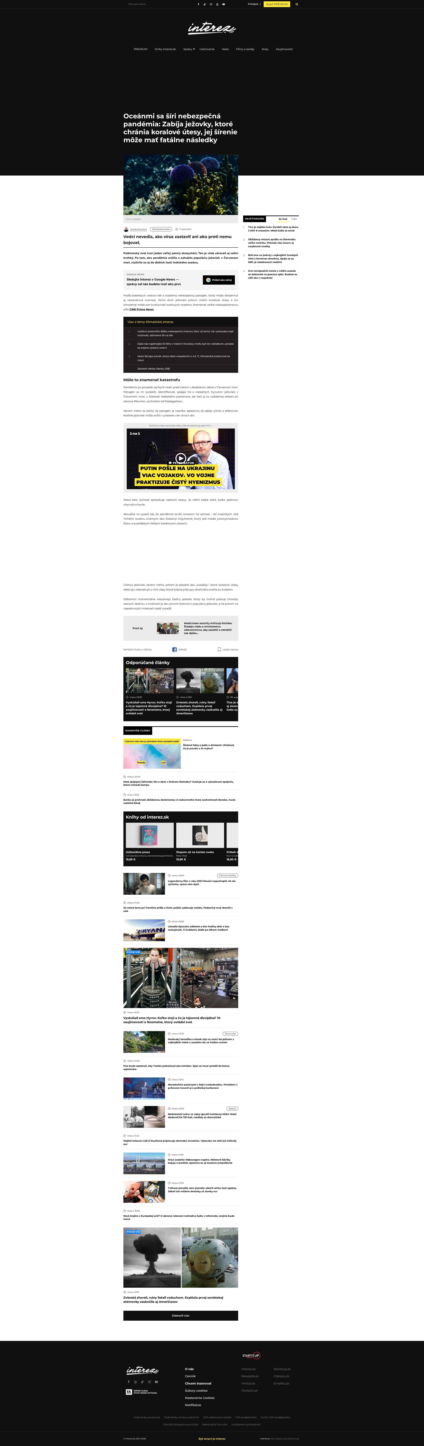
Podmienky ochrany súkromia (181, 1417)
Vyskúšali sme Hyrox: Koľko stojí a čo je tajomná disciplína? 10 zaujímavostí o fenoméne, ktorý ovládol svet (149, 708)
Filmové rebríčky (227, 875)
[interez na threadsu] (217, 4)
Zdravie (232, 1108)
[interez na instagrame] (149, 1380)
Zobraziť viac (180, 1315)
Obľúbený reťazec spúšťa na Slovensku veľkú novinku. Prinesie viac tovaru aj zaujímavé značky (272, 243)
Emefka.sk (281, 1383)
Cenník (190, 1376)
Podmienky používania (147, 1417)
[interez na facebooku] (198, 4)
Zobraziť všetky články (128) (153, 368)
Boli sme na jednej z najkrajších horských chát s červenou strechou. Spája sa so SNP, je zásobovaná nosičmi (273, 259)
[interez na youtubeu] (223, 4)
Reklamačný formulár (214, 1424)
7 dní (294, 219)
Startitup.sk (282, 1369)
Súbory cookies (196, 1390)
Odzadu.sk (281, 1376)
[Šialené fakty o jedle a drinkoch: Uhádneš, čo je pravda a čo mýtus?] (152, 753)
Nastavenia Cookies (199, 1398)
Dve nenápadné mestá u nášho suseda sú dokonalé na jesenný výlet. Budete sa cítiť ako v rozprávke (272, 274)
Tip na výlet (230, 1033)
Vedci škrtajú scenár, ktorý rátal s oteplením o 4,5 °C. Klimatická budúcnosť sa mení (183, 358)
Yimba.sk (248, 1383)
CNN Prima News (142, 309)
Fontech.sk (249, 1390)
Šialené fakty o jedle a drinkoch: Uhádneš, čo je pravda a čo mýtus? (208, 747)
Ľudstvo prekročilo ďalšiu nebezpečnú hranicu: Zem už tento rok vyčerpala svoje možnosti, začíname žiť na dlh (185, 333)
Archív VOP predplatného (275, 1417)
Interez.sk (248, 1369)
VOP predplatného (246, 1417)
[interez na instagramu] (211, 4)
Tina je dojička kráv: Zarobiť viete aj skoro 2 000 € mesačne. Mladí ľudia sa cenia (273, 229)
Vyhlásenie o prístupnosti (246, 1424)
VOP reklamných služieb (217, 1417)
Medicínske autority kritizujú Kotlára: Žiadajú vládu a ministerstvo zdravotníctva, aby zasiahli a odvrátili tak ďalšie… (208, 628)
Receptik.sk (250, 1376)
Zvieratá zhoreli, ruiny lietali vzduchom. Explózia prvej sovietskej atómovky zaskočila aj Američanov (199, 708)
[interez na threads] (135, 1380)
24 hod (283, 219)
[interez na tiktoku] (204, 4)
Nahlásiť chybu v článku (137, 649)
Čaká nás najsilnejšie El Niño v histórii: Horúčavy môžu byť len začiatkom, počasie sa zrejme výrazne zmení (185, 345)
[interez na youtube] (156, 1380)
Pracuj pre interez (137, 4)
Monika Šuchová (138, 229)
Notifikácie (193, 1405)
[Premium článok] (133, 952)
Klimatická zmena (161, 229)
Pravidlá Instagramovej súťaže (180, 1424)
